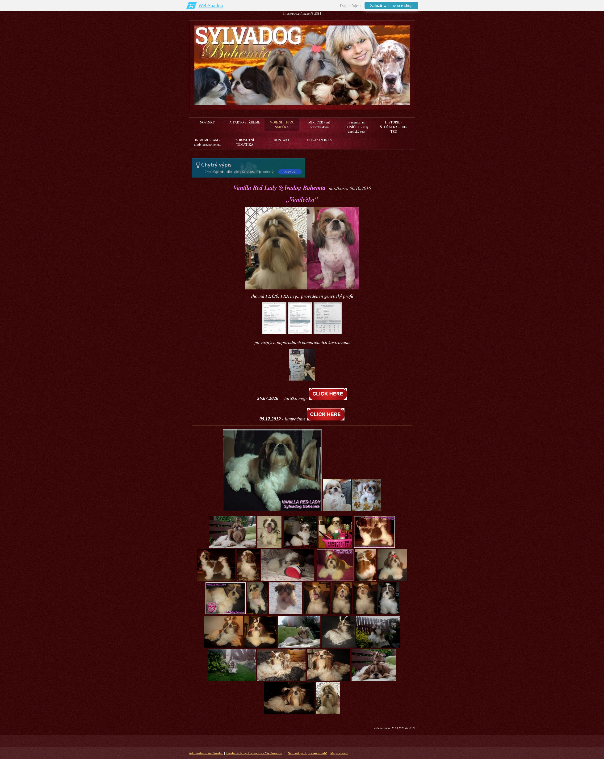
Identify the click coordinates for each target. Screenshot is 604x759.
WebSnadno (210, 5)
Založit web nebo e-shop (391, 5)
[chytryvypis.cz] (248, 168)
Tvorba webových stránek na (254, 753)
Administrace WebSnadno (206, 753)
